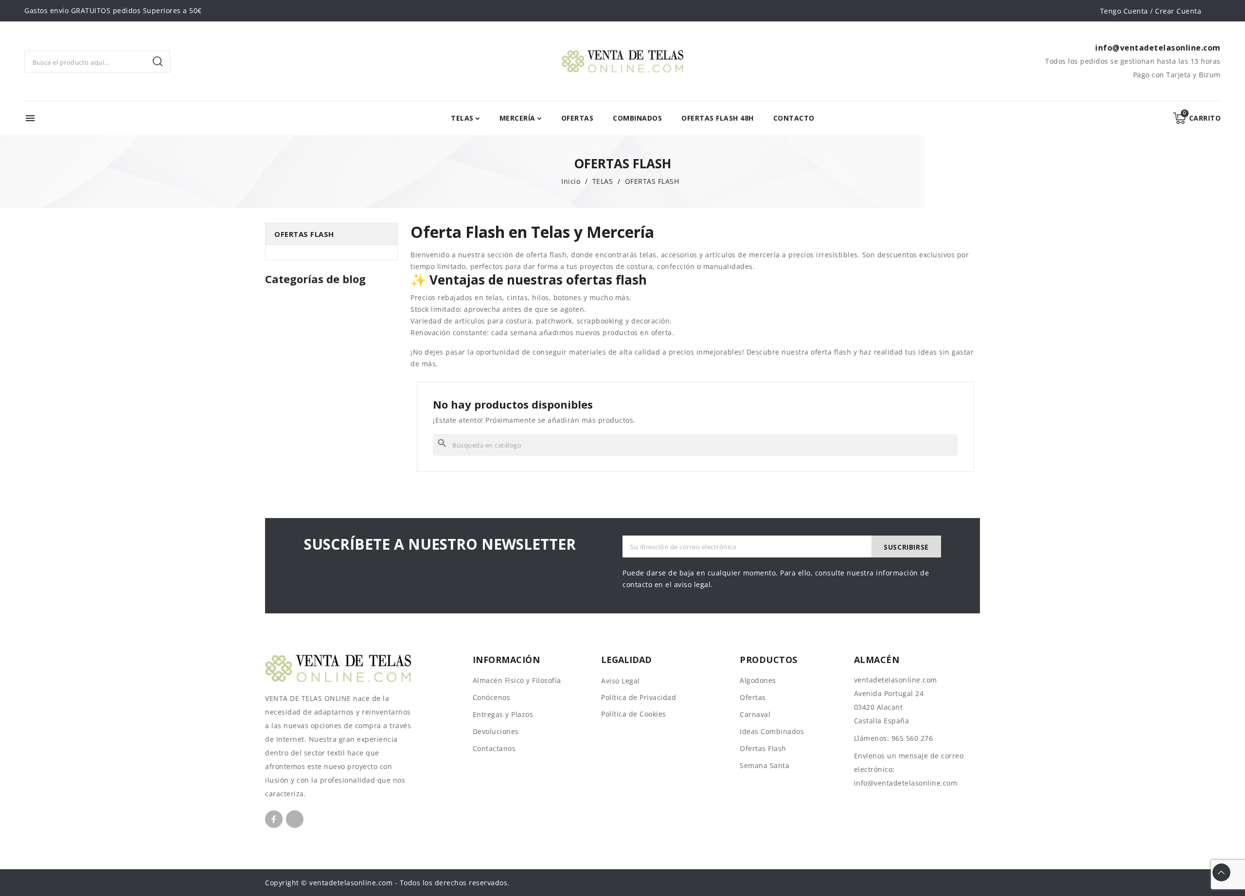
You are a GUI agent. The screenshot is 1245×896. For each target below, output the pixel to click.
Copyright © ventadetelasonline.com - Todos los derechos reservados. (387, 882)
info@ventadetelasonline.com (906, 783)
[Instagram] (294, 819)
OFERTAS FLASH (304, 234)
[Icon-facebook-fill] (274, 819)
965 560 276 (912, 738)
